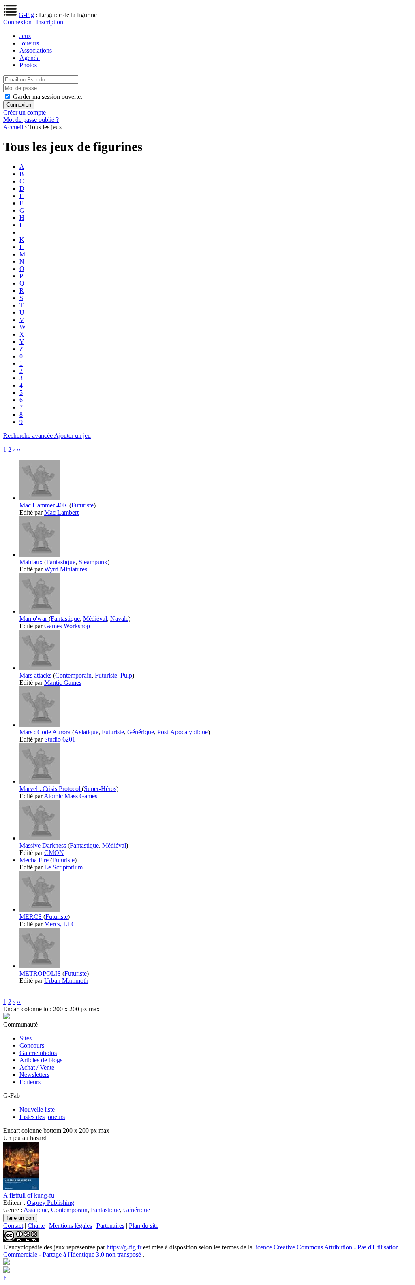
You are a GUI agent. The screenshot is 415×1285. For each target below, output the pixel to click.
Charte (36, 1225)
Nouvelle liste (37, 1109)
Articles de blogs (40, 1060)
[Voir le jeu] (39, 497)
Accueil (13, 127)
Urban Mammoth (66, 980)
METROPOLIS (40, 973)
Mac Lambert (61, 512)
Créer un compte (24, 112)
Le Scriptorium (63, 867)
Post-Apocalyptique (182, 732)
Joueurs (29, 43)
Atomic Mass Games (70, 796)
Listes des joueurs (42, 1116)
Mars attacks (36, 675)
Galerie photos (38, 1052)
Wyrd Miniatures (65, 569)
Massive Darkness (43, 845)
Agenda (29, 57)
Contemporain (73, 675)
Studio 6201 (59, 739)
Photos (28, 65)
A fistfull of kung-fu (28, 1195)
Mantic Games (62, 682)
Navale (119, 618)
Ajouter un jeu (72, 435)
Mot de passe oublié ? (31, 119)
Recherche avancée (28, 435)
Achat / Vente (36, 1067)
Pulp (126, 675)
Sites (25, 1038)
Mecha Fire (34, 860)
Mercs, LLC (60, 924)
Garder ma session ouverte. (47, 96)
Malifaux (31, 561)
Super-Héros (100, 788)
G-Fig (26, 14)
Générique (140, 732)
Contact (13, 1225)
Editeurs (30, 1081)
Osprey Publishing (50, 1202)
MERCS (31, 916)
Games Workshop (67, 625)
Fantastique (60, 561)
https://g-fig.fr (125, 1247)
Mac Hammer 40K (44, 505)
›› (19, 449)
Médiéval (95, 618)
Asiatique (86, 732)
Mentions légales (70, 1225)
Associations (35, 50)
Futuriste (82, 505)
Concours (31, 1045)
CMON (54, 852)
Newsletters (34, 1074)
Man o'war (34, 618)
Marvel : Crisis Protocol (50, 788)
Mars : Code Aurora (45, 732)
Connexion (17, 22)
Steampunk (93, 561)
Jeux (25, 35)
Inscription (49, 22)
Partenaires (110, 1225)
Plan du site (143, 1225)
